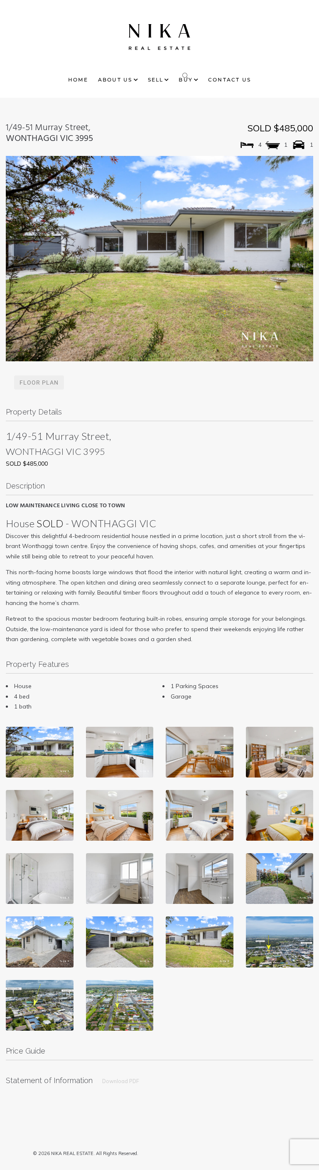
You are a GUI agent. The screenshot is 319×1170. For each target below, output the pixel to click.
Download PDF (120, 1081)
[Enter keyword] (185, 74)
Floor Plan (39, 382)
